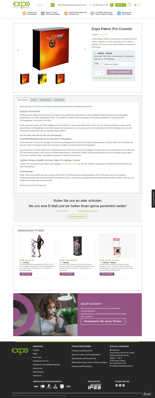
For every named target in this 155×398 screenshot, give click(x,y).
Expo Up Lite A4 (27, 260)
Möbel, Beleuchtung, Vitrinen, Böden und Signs (89, 362)
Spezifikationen (45, 100)
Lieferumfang (58, 100)
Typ (96, 64)
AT (138, 5)
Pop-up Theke (103, 34)
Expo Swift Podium (68, 260)
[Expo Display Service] (21, 5)
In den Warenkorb (119, 72)
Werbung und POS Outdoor (82, 366)
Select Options (67, 274)
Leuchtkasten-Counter (69, 164)
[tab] (22, 100)
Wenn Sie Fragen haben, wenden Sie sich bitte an (112, 78)
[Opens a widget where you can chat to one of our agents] (147, 394)
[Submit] (52, 5)
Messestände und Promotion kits (84, 358)
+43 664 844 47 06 (118, 363)
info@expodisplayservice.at (122, 366)
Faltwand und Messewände (82, 351)
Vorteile (33, 100)
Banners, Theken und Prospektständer (86, 355)
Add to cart (26, 274)
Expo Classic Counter (109, 260)
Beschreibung (23, 100)
